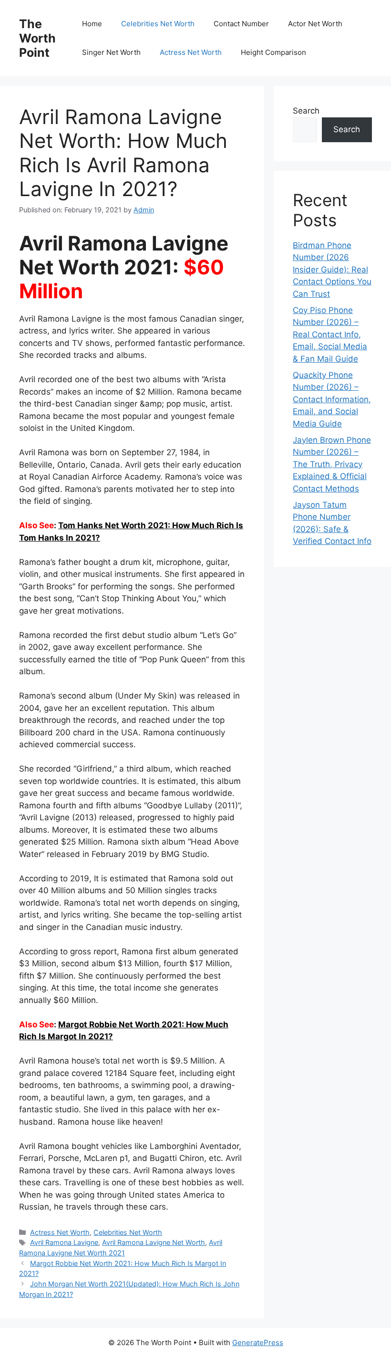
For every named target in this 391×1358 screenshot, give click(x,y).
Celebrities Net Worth (158, 23)
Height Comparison (273, 52)
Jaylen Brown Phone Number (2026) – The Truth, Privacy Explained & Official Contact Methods (332, 464)
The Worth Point (37, 38)
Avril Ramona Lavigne (64, 1242)
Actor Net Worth (315, 23)
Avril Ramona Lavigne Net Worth (153, 1242)
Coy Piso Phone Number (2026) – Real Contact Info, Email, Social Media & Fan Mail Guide (330, 334)
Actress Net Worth (191, 52)
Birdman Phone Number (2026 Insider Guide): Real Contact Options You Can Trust (332, 269)
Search (306, 110)
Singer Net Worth (111, 52)
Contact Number (241, 23)
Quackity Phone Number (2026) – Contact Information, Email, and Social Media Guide (332, 399)
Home (92, 23)
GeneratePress (257, 1342)
